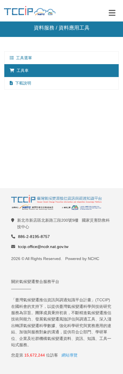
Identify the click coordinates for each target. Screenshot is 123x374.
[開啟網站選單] (112, 12)
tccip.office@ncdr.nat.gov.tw (43, 246)
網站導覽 (69, 355)
